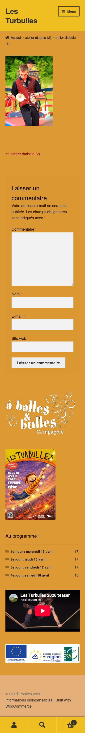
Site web (19, 338)
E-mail (18, 316)
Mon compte (14, 725)
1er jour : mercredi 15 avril (31, 551)
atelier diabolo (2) (38, 37)
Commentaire (24, 229)
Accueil (16, 37)
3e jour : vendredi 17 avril (31, 567)
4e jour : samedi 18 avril (30, 575)
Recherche (42, 725)
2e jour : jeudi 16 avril (28, 559)
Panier (66, 721)
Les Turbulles (21, 15)
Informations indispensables (28, 700)
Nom (17, 293)
